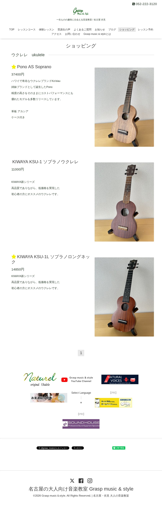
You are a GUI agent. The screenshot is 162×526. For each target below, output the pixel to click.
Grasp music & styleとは (97, 34)
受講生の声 (64, 29)
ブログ (112, 29)
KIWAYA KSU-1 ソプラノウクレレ (45, 161)
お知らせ (100, 29)
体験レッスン (46, 29)
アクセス (56, 34)
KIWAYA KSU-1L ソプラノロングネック (50, 259)
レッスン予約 (145, 29)
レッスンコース (27, 29)
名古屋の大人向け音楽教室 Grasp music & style (81, 489)
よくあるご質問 (82, 29)
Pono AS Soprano (34, 67)
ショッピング (126, 29)
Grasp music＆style (53, 495)
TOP (11, 29)
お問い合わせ (72, 34)
